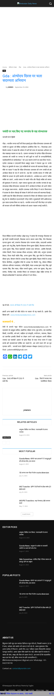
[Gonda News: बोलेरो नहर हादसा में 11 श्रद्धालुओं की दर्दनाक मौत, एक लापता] (10, 462)
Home (5, 67)
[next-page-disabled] (8, 442)
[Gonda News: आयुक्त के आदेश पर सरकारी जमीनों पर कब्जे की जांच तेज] (10, 550)
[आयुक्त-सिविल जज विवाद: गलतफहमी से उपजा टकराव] (10, 433)
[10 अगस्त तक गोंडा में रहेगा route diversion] (10, 477)
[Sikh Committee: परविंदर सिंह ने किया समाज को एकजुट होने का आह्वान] (10, 563)
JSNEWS (10, 87)
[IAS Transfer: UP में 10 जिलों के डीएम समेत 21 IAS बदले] (10, 491)
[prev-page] (4, 442)
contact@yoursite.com (21, 668)
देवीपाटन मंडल (13, 67)
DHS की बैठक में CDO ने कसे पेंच (22, 305)
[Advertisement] (27, 35)
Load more (26, 514)
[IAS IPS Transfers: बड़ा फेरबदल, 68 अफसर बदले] (10, 505)
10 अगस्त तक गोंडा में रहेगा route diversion (34, 473)
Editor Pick (6, 437)
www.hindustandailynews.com (23, 315)
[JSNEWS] (4, 87)
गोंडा (20, 67)
